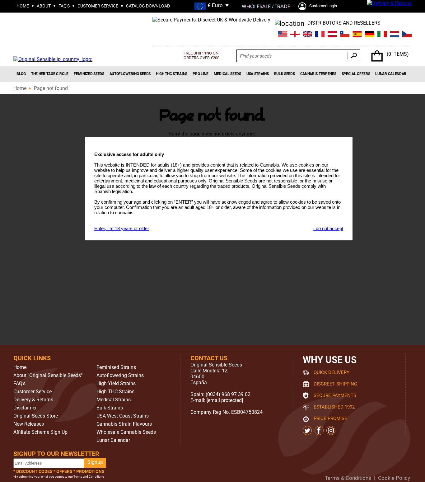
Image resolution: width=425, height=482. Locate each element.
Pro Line (200, 74)
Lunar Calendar (390, 74)
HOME (22, 5)
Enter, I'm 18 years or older (121, 228)
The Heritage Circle (49, 74)
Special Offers (356, 74)
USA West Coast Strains (122, 415)
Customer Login (323, 5)
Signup (95, 462)
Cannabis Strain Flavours (124, 424)
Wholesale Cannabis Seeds (126, 432)
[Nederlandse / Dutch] (394, 35)
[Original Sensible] (52, 59)
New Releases (28, 424)
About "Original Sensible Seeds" (47, 375)
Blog (21, 74)
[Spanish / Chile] (344, 35)
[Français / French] (320, 35)
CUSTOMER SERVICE (97, 5)
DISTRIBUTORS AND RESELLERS (344, 23)
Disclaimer (25, 407)
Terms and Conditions (88, 476)
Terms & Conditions (348, 478)
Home (19, 88)
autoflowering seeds (130, 74)
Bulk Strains (109, 407)
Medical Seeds (227, 74)
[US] (282, 35)
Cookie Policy (394, 478)
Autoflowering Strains (120, 375)
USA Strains (257, 74)
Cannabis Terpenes (318, 74)
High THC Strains (171, 74)
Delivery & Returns (33, 399)
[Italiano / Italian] (382, 35)
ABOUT (44, 5)
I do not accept (328, 228)
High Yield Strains (116, 383)
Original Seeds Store (35, 415)
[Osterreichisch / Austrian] (332, 35)
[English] (307, 35)
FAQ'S (64, 5)
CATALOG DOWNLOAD (148, 5)
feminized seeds (89, 74)
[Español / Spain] (357, 35)
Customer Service (32, 391)
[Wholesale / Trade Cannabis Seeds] (266, 6)
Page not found (51, 88)
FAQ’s (19, 383)
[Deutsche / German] (369, 35)
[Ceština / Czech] (407, 35)
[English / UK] (295, 35)
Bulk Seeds (284, 74)
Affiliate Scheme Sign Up (40, 432)
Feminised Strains (116, 367)
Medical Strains (113, 399)
